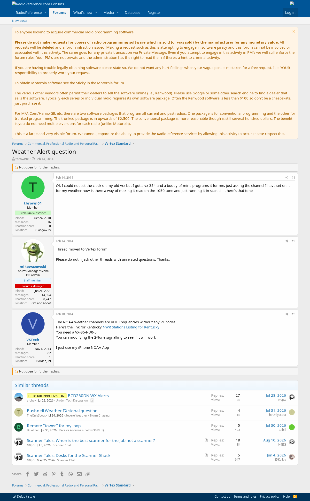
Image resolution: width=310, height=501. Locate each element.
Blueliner (33, 430)
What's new (83, 12)
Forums (59, 12)
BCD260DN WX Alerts (88, 395)
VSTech (32, 339)
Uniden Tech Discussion (72, 400)
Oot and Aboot (41, 303)
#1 (293, 177)
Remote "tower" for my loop (54, 425)
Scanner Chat (62, 445)
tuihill (282, 430)
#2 (293, 241)
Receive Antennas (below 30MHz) (81, 430)
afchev (31, 400)
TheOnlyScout (36, 415)
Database (132, 12)
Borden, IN (43, 361)
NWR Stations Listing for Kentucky (131, 327)
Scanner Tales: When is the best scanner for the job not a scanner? (91, 440)
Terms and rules (245, 496)
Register (154, 12)
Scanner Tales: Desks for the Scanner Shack (68, 455)
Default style (25, 496)
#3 (293, 314)
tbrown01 (23, 159)
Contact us (222, 496)
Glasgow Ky (43, 230)
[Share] (287, 178)
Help (286, 496)
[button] (45, 12)
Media (108, 12)
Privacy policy (269, 496)
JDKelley (280, 459)
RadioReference (29, 12)
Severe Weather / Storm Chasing (87, 415)
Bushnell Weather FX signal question (62, 410)
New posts (19, 20)
